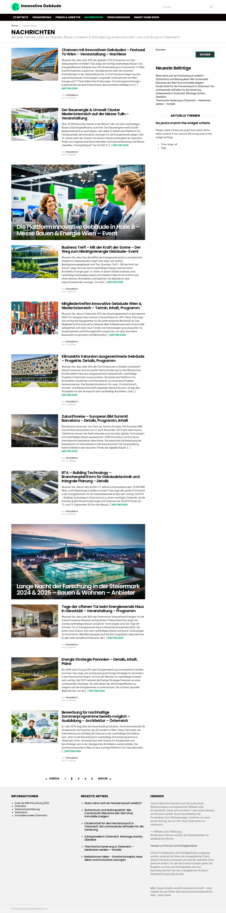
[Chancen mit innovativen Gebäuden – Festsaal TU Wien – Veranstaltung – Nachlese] (34, 64)
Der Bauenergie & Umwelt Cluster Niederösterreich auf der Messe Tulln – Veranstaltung (95, 114)
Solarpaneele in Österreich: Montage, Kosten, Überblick (113, 838)
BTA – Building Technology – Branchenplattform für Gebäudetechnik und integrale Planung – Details (100, 476)
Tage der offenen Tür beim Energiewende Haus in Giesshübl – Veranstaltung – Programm (103, 608)
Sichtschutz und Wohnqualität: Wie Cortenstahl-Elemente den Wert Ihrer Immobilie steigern (108, 813)
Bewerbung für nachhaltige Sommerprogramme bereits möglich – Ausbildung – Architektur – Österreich (96, 716)
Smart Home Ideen (146, 17)
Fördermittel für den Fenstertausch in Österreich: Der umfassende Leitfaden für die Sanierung (114, 826)
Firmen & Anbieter (67, 17)
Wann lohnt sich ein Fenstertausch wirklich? (180, 75)
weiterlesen (70, 88)
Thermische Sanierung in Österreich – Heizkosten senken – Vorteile (109, 848)
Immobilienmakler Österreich (31, 815)
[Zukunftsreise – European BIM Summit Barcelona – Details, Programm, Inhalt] (34, 430)
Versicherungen (118, 17)
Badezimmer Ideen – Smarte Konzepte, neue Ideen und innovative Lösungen (113, 858)
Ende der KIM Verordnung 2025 (32, 803)
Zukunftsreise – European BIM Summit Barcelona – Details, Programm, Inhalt (95, 418)
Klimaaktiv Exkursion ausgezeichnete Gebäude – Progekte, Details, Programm (103, 358)
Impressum (21, 812)
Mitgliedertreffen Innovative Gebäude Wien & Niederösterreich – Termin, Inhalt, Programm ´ (102, 305)
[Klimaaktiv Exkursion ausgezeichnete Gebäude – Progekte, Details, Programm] (34, 370)
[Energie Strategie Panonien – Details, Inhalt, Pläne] (34, 673)
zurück (54, 778)
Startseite (20, 17)
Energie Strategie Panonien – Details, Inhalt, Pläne (100, 661)
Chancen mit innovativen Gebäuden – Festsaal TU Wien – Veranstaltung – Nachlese (103, 52)
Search (211, 7)
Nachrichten (93, 17)
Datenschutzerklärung (27, 809)
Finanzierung (41, 17)
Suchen (160, 49)
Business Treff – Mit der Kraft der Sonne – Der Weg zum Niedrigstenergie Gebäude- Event (101, 249)
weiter (103, 778)
